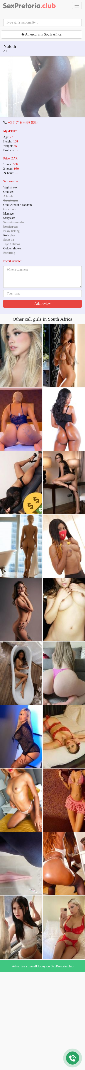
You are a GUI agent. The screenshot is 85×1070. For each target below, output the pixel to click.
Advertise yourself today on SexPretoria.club (42, 966)
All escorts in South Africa (42, 34)
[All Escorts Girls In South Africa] (29, 5)
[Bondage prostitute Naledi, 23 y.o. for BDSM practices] (42, 86)
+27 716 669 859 (22, 122)
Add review (42, 303)
